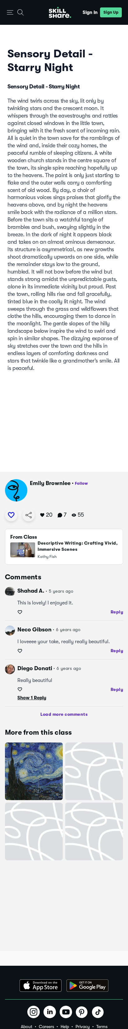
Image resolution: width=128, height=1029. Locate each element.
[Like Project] (11, 515)
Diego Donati (34, 668)
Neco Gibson (34, 629)
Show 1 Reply (31, 698)
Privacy (82, 1026)
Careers (46, 1026)
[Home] (60, 12)
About (26, 1026)
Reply (117, 611)
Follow (81, 483)
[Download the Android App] (87, 985)
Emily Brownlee (50, 483)
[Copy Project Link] (28, 515)
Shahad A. (30, 591)
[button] (10, 12)
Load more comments (64, 714)
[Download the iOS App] (41, 985)
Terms (101, 1026)
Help (65, 1026)
